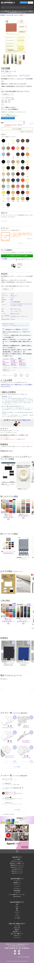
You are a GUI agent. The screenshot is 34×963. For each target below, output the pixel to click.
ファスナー (17, 912)
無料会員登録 (17, 890)
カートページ (17, 884)
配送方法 (17, 929)
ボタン (17, 906)
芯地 (17, 910)
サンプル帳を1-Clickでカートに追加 (17, 255)
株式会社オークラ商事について (17, 863)
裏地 (17, 908)
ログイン (30, 2)
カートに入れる (17, 129)
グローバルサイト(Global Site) (23, 956)
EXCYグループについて (17, 861)
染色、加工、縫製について (17, 933)
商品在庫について (17, 931)
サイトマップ (17, 937)
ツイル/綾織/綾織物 (15, 301)
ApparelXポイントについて (17, 867)
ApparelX (2, 15)
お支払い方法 (17, 927)
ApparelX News (17, 896)
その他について (17, 935)
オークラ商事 (11, 99)
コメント (14, 370)
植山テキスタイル (10, 97)
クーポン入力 (17, 892)
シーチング (17, 916)
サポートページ (26, 420)
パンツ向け (19, 305)
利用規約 (7, 948)
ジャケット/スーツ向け (16, 303)
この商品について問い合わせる (26, 131)
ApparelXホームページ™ (17, 871)
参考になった (6, 370)
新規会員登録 (23, 2)
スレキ (16, 15)
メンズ (12, 297)
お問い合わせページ (22, 944)
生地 (17, 904)
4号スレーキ (14, 295)
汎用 (12, 299)
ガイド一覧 (17, 925)
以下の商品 (4, 258)
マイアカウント (17, 888)
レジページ (17, 886)
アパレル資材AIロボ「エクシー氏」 (17, 894)
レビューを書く (4, 437)
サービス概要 (17, 859)
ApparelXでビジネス (17, 869)
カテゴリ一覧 (9, 15)
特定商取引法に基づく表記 (15, 948)
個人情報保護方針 (25, 948)
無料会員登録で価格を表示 (8, 118)
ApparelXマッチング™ (17, 873)
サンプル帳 (17, 918)
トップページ (17, 880)
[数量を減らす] (12, 94)
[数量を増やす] (12, 93)
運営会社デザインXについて (17, 865)
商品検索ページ (17, 882)
